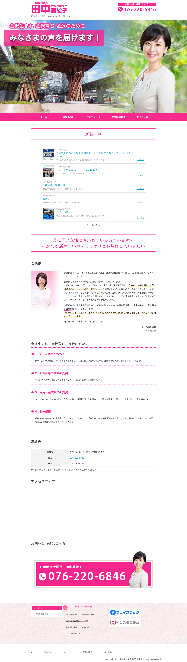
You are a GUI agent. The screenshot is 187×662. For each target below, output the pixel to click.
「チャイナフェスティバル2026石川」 (78, 169)
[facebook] (125, 615)
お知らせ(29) (86, 627)
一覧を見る (95, 225)
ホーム (43, 117)
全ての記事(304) (72, 614)
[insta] (125, 625)
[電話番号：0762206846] (93, 585)
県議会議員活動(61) (88, 614)
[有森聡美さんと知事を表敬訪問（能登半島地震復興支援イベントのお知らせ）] (48, 159)
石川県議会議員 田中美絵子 (56, 7)
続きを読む (140, 160)
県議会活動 (68, 117)
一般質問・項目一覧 (54, 185)
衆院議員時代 (118, 117)
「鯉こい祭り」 (65, 212)
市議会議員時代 (43, 614)
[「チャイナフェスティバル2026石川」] (48, 175)
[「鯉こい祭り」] (48, 218)
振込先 (46, 198)
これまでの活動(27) (73, 634)
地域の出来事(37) (72, 627)
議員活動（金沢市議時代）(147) (77, 621)
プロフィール (93, 117)
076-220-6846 (77, 458)
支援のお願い (143, 117)
